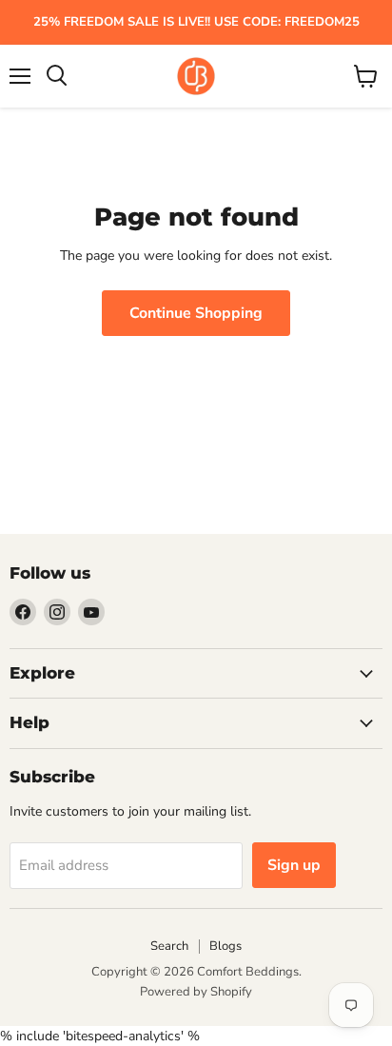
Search (169, 946)
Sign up (294, 865)
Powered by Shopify (196, 991)
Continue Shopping (196, 313)
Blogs (225, 946)
